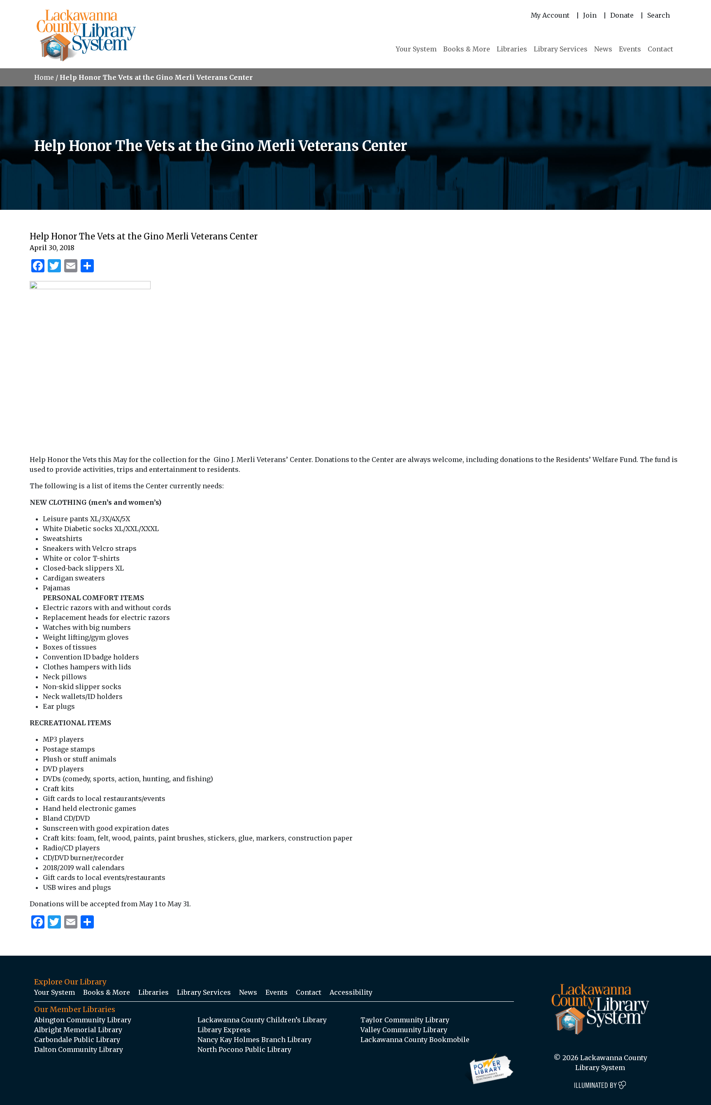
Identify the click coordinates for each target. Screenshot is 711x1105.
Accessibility (351, 992)
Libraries (512, 49)
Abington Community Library (82, 1020)
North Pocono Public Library (244, 1049)
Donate (622, 15)
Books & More (466, 49)
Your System (416, 49)
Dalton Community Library (78, 1049)
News (603, 49)
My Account (550, 15)
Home (44, 77)
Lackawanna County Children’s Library (262, 1020)
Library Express (224, 1030)
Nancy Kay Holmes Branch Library (254, 1039)
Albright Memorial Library (78, 1030)
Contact (660, 49)
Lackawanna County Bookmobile (414, 1039)
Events (630, 49)
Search (658, 15)
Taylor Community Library (404, 1020)
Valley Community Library (403, 1030)
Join (590, 15)
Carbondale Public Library (77, 1039)
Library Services (561, 49)
